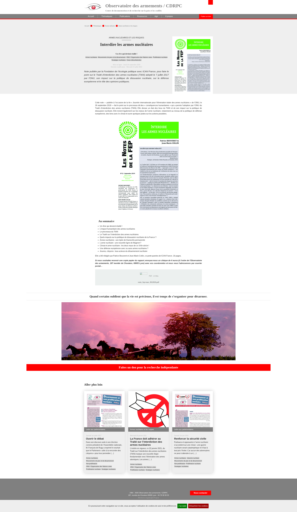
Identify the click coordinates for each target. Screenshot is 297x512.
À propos (169, 16)
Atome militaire (110, 26)
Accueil (91, 16)
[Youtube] (104, 499)
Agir (156, 16)
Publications (125, 16)
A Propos (155, 498)
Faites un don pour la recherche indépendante (148, 367)
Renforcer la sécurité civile (190, 438)
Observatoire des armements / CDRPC (143, 5)
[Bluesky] (92, 499)
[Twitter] (104, 493)
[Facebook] (98, 493)
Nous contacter (200, 493)
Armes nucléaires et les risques (127, 26)
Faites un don (206, 16)
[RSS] (92, 493)
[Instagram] (98, 499)
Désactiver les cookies (198, 506)
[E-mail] (87, 493)
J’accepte (182, 506)
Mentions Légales (144, 498)
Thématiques (106, 16)
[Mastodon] (110, 493)
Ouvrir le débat (95, 438)
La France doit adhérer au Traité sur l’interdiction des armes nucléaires (146, 441)
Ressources (142, 16)
